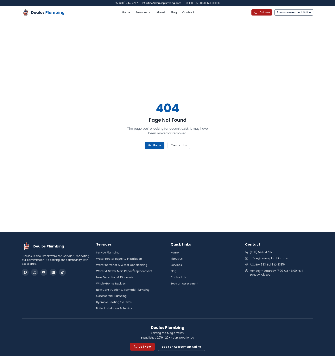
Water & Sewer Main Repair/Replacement (124, 271)
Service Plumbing (107, 252)
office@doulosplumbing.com (163, 3)
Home (126, 12)
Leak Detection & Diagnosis (114, 277)
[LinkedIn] (53, 272)
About (160, 12)
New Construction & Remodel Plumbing (122, 290)
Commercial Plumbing (111, 296)
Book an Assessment (185, 283)
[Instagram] (34, 272)
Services (141, 12)
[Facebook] (25, 272)
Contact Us (179, 145)
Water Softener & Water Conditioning (121, 265)
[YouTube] (43, 272)
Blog (173, 12)
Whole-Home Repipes (111, 283)
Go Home (154, 145)
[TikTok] (62, 272)
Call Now (265, 12)
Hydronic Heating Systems (114, 302)
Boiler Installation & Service (114, 308)
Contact (188, 12)
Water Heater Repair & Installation (119, 259)
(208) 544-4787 (128, 3)
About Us (177, 259)
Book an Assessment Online (294, 12)
